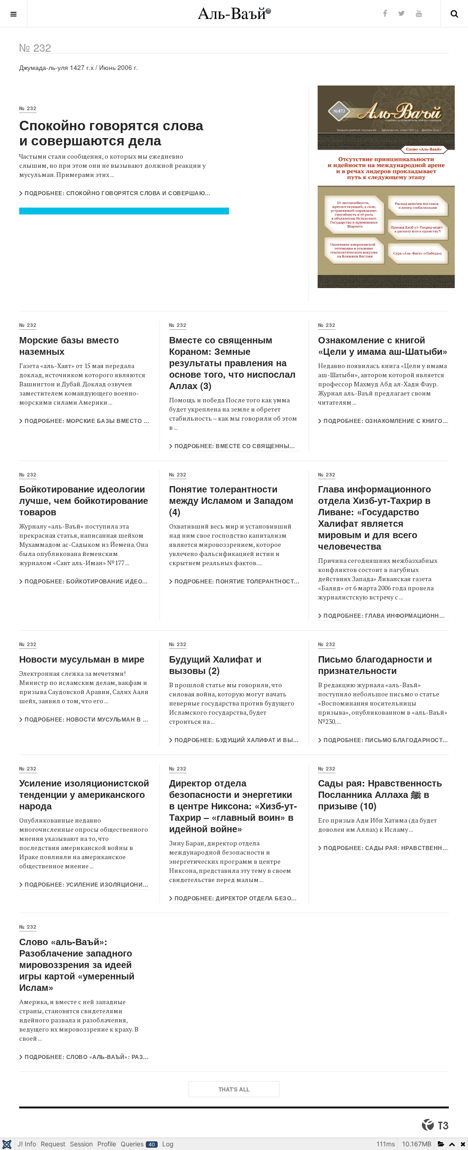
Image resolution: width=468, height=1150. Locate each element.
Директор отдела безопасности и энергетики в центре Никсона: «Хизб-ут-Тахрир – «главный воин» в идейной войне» (233, 805)
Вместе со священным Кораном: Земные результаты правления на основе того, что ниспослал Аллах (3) (232, 362)
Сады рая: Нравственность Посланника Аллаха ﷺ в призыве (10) (380, 794)
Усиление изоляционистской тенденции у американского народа (84, 794)
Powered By (435, 1125)
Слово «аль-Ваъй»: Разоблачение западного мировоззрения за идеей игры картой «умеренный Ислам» (76, 964)
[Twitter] (401, 13)
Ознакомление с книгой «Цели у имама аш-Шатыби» (382, 345)
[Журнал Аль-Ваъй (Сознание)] (234, 13)
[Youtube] (419, 13)
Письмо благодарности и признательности (375, 664)
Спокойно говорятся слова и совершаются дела (111, 132)
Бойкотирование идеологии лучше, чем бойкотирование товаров (83, 500)
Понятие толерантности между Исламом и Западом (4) (231, 500)
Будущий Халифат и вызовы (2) (215, 664)
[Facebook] (385, 13)
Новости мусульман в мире (81, 658)
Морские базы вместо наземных (69, 345)
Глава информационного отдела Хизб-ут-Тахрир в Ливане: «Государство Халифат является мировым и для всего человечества (374, 517)
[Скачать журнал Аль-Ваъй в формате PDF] (383, 187)
